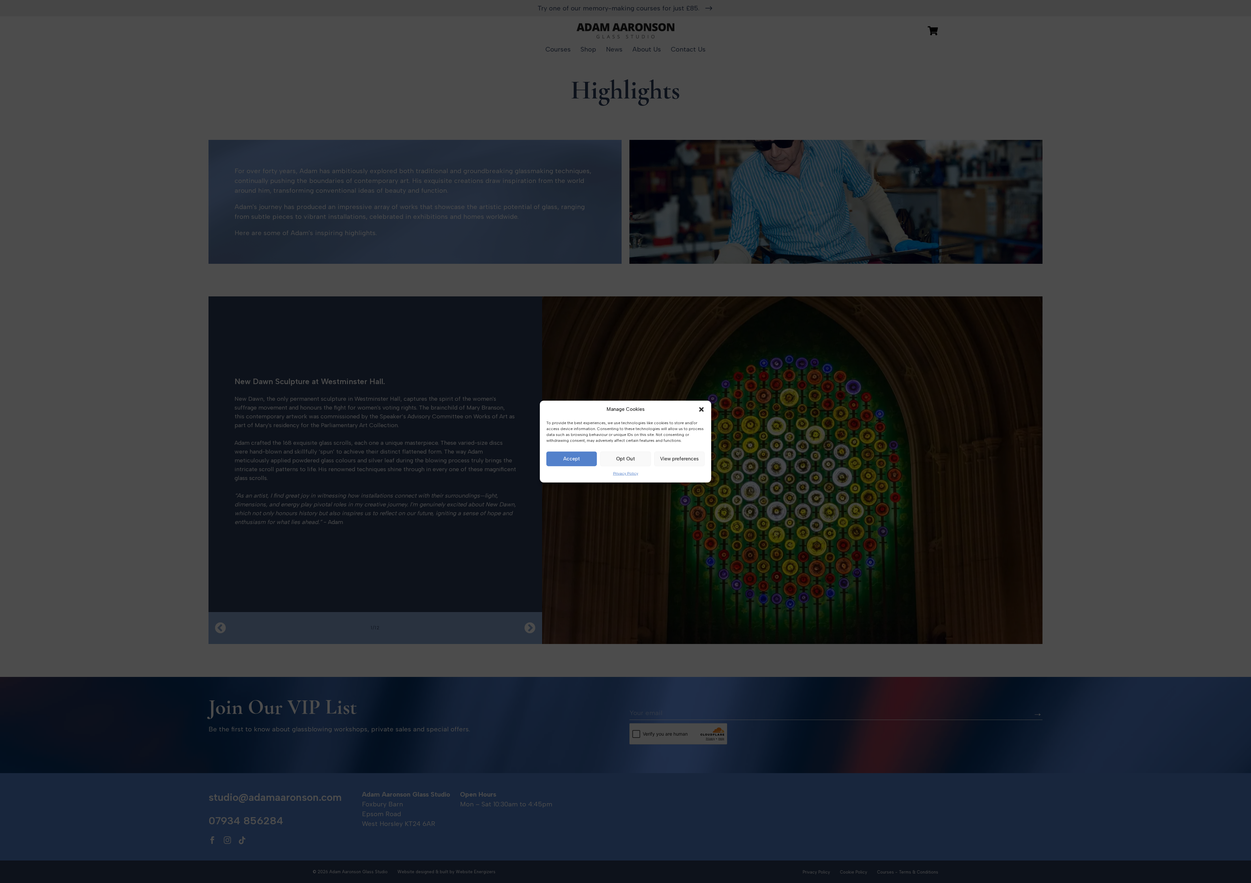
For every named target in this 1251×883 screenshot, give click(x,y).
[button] (701, 409)
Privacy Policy (625, 473)
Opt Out (625, 459)
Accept (571, 459)
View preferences (679, 459)
